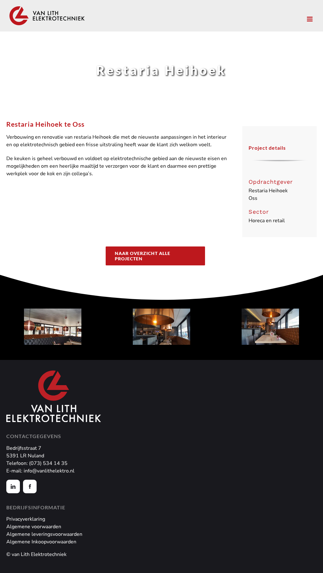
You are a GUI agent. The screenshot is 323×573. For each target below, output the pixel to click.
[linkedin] (13, 486)
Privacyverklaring (25, 519)
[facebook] (30, 486)
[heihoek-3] (270, 327)
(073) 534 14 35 (48, 463)
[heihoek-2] (161, 327)
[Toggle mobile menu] (310, 19)
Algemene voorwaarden (33, 526)
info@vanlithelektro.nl (49, 470)
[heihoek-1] (52, 327)
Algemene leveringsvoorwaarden (44, 534)
